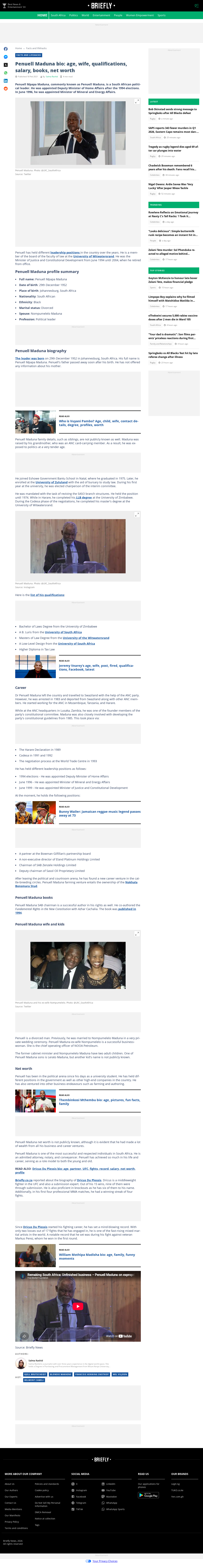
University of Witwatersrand (93, 256)
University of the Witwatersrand (86, 638)
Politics (73, 15)
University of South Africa (63, 632)
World (85, 15)
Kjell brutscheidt (35, 1374)
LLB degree (83, 497)
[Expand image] (137, 101)
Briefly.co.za (24, 1180)
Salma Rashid (52, 76)
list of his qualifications (47, 595)
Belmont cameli (34, 1380)
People (118, 15)
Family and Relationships (161, 343)
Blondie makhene (60, 1374)
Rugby (152, 118)
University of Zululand (52, 482)
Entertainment (101, 15)
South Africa (58, 15)
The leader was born (29, 358)
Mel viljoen (120, 1374)
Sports (162, 15)
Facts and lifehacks (36, 48)
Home (42, 15)
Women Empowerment (140, 15)
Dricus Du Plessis (89, 1180)
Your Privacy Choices (105, 1561)
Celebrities (155, 175)
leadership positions (65, 252)
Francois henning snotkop (92, 1374)
